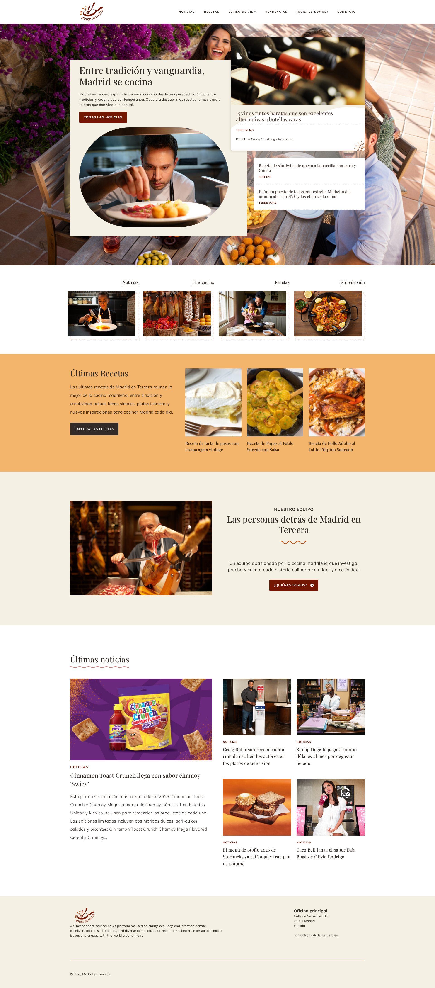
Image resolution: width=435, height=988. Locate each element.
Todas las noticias (103, 117)
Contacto (346, 11)
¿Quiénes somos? (312, 11)
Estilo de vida (242, 11)
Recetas (212, 11)
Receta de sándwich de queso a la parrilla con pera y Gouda (307, 168)
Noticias (187, 11)
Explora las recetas (94, 429)
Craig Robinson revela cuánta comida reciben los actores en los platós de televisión (254, 756)
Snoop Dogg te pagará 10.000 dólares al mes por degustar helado (327, 756)
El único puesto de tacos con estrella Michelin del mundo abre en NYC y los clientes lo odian (305, 194)
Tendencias (277, 11)
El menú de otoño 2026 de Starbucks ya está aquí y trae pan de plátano (257, 856)
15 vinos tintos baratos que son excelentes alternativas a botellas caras (284, 116)
